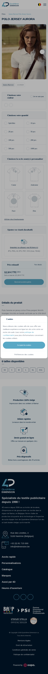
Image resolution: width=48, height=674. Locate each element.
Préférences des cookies (24, 354)
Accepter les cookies (24, 345)
